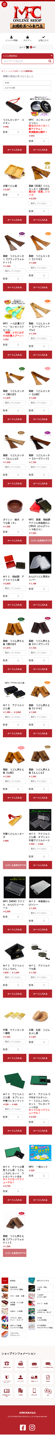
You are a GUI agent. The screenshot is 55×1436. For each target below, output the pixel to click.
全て (3, 71)
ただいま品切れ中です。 (41, 540)
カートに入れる (14, 150)
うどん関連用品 (26, 71)
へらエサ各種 (12, 71)
